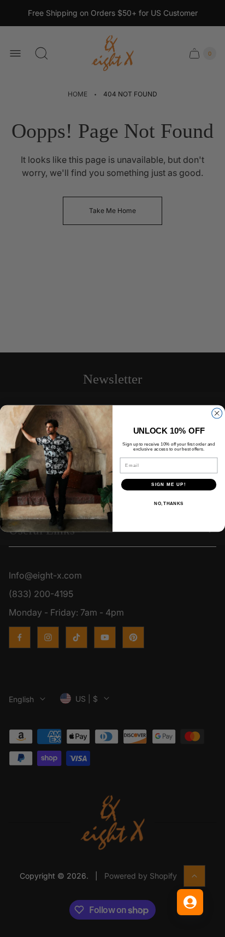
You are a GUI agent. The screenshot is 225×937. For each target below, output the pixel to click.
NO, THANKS (168, 503)
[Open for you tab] (190, 902)
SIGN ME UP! (168, 484)
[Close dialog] (217, 413)
